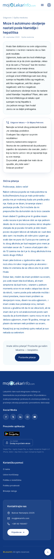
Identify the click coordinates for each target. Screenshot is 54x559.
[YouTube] (35, 417)
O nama (6, 469)
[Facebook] (6, 417)
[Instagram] (27, 417)
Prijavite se (16, 532)
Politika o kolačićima (12, 480)
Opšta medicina (21, 18)
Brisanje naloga (10, 491)
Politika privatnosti (11, 485)
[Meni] (42, 5)
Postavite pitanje (27, 357)
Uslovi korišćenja (10, 475)
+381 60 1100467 (19, 524)
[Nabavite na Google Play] (12, 433)
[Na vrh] (47, 552)
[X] (13, 417)
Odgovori (7, 18)
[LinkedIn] (20, 417)
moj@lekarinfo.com (20, 518)
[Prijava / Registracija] (49, 5)
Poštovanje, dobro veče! (15, 186)
